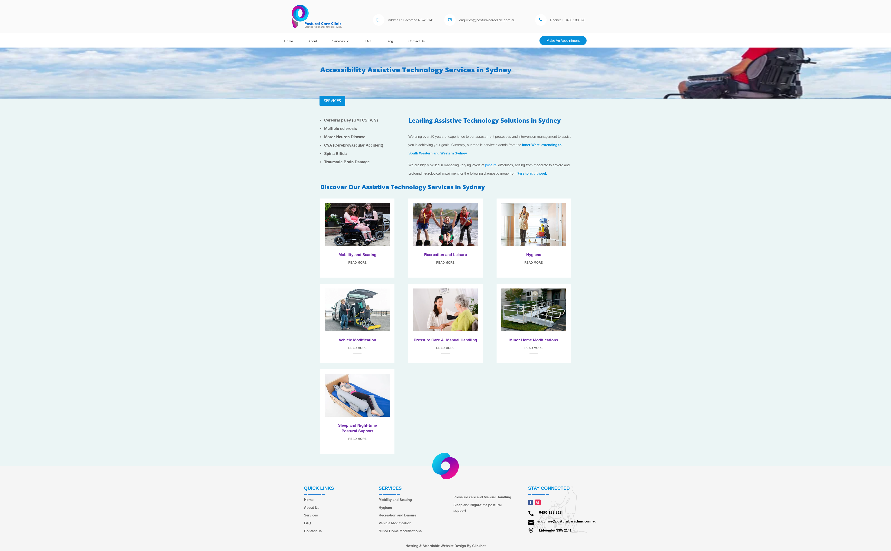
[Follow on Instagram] (538, 502)
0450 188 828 (550, 512)
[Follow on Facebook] (530, 502)
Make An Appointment (563, 40)
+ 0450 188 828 (573, 20)
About (312, 41)
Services (338, 41)
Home (288, 41)
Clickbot (479, 546)
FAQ (368, 41)
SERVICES (332, 100)
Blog (390, 41)
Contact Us (416, 41)
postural (491, 165)
